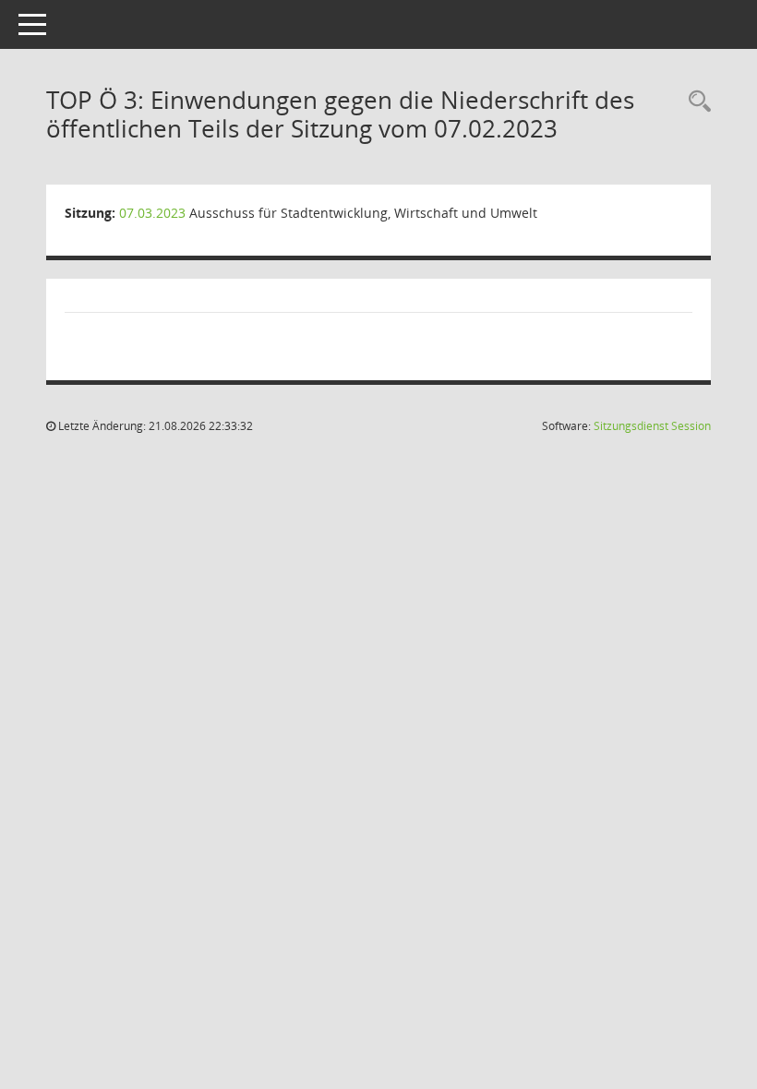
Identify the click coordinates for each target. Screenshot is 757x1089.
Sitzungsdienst (652, 426)
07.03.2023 (152, 212)
